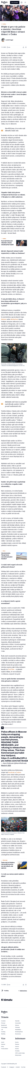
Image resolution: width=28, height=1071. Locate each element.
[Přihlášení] (21, 2)
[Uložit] (26, 47)
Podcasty (17, 1027)
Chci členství (14, 2)
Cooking (3, 1031)
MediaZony (14, 319)
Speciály (17, 1020)
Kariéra (17, 1048)
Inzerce (17, 1046)
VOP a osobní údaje (20, 1053)
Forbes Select (4, 1048)
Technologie (4, 1027)
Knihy (2, 1046)
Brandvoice (18, 1034)
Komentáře (18, 1023)
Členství (17, 1044)
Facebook (11, 772)
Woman (17, 1025)
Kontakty (17, 1050)
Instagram (11, 1067)
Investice (3, 1020)
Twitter (18, 772)
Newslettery (18, 1029)
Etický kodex (18, 1055)
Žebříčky (3, 1034)
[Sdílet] (23, 47)
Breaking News (19, 1031)
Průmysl (3, 1023)
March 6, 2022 (6, 765)
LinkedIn (18, 1067)
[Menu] (25, 2)
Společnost (4, 1025)
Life (2, 1029)
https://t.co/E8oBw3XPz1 (14, 758)
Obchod (3, 1044)
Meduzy (3, 319)
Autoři (2, 1042)
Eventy (17, 1042)
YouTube (11, 669)
